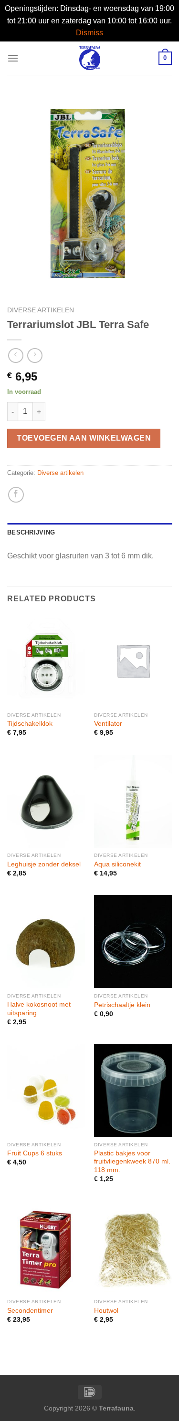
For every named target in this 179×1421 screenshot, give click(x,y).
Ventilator (108, 723)
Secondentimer (30, 1310)
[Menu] (13, 58)
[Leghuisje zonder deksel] (46, 801)
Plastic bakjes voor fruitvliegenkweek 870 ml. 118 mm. (132, 1162)
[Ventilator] (133, 660)
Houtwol (106, 1310)
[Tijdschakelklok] (46, 660)
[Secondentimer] (46, 1247)
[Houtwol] (133, 1247)
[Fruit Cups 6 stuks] (46, 1090)
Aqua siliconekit (117, 864)
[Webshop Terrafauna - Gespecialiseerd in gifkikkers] (89, 58)
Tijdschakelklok (30, 723)
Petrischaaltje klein (122, 1005)
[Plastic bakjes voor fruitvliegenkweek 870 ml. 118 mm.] (133, 1090)
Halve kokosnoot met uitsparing (39, 1009)
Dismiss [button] (89, 33)
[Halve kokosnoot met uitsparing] (46, 941)
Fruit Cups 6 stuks (34, 1153)
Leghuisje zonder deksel (44, 864)
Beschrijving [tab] (31, 532)
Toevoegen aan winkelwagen (84, 438)
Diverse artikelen (40, 310)
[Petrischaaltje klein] (133, 941)
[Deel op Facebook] (16, 495)
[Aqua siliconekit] (133, 801)
